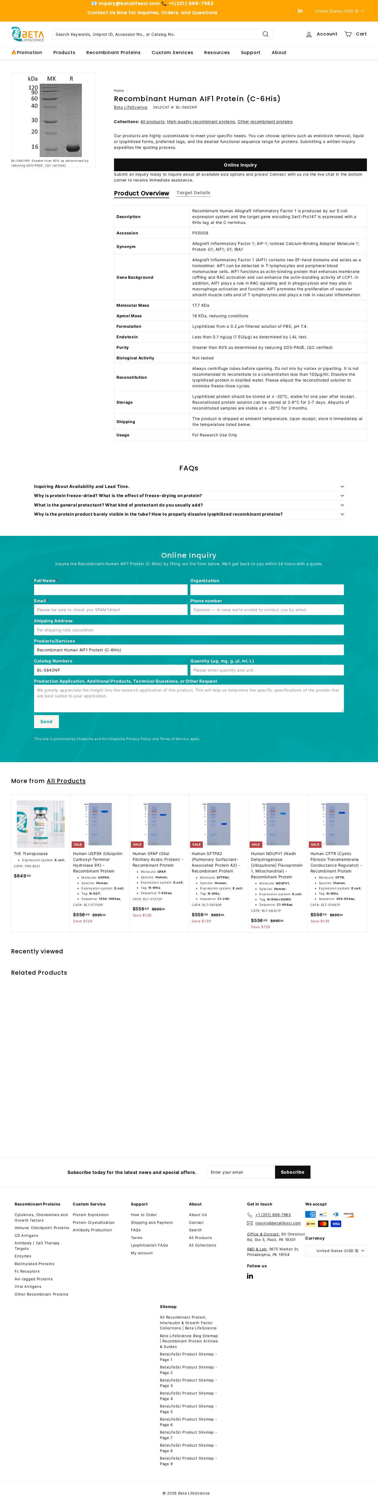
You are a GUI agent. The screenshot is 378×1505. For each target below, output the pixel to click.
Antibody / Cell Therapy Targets (37, 1246)
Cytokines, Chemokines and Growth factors (41, 1217)
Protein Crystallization (94, 1222)
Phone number (206, 600)
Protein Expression (91, 1214)
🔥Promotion (26, 52)
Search (195, 1230)
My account (142, 1253)
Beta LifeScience (130, 107)
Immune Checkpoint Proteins (42, 1227)
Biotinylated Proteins (35, 1263)
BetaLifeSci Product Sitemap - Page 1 (188, 1357)
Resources (217, 52)
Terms (137, 1237)
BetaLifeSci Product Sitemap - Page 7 (188, 1435)
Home (119, 90)
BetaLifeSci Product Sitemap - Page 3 (188, 1383)
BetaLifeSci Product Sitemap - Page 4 (188, 1396)
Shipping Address (53, 620)
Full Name (44, 580)
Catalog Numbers (53, 661)
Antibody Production (92, 1230)
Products (64, 52)
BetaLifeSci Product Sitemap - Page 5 (188, 1409)
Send (46, 721)
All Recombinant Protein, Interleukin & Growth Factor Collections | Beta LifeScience (188, 1322)
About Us (198, 1214)
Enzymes (23, 1256)
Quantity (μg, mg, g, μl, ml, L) (222, 661)
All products (152, 121)
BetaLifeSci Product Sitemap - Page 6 (188, 1422)
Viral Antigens (28, 1286)
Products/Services (54, 641)
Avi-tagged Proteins (34, 1279)
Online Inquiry (240, 165)
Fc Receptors (27, 1271)
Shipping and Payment (152, 1222)
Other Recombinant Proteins (42, 1294)
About (279, 52)
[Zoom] (53, 115)
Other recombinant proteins (265, 121)
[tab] (141, 194)
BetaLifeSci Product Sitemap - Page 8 (188, 1448)
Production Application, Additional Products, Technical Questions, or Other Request (125, 681)
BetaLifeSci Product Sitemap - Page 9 (188, 1461)
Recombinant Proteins (113, 52)
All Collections (202, 1245)
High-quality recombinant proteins (201, 121)
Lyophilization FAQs (149, 1245)
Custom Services (172, 52)
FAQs (136, 1230)
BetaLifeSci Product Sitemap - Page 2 (188, 1370)
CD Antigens (26, 1235)
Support (251, 52)
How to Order (144, 1214)
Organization (204, 580)
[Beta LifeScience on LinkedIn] (250, 1276)
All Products (66, 781)
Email (40, 600)
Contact (196, 1222)
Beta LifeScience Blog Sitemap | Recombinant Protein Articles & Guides (189, 1341)
